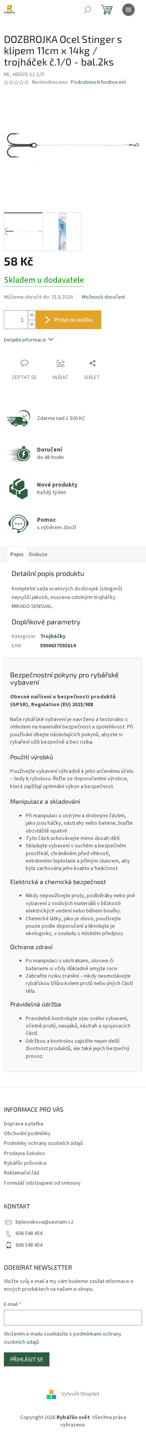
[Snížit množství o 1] (31, 324)
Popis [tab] (17, 554)
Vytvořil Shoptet (80, 1394)
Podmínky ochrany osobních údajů (43, 1143)
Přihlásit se (26, 1359)
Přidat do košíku (73, 319)
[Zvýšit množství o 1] (31, 315)
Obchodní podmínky (27, 1133)
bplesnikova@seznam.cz (45, 1222)
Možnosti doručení (103, 297)
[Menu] (128, 10)
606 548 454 (29, 1233)
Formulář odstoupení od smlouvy (42, 1183)
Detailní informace (25, 340)
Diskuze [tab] (38, 554)
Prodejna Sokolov (24, 1153)
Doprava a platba (23, 1124)
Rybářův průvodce (25, 1163)
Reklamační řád (21, 1173)
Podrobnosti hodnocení (98, 82)
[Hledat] (87, 10)
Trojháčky (52, 636)
